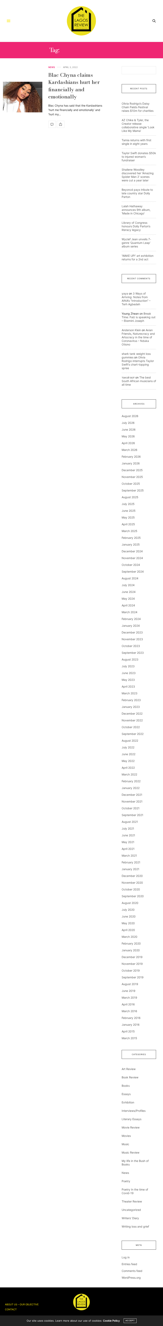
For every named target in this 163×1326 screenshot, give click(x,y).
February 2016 (131, 1018)
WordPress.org (131, 1277)
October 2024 (131, 564)
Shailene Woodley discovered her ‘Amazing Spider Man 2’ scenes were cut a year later (138, 175)
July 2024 (128, 585)
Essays (126, 1094)
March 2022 (129, 774)
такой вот (128, 377)
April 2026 (128, 443)
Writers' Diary (130, 1218)
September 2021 (132, 815)
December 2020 (132, 876)
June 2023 (129, 673)
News (51, 67)
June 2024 (129, 591)
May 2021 (128, 842)
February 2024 (131, 619)
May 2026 (128, 436)
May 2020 (128, 923)
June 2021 (128, 835)
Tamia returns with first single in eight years (136, 141)
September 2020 (133, 896)
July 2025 (128, 504)
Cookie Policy (111, 1320)
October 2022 (131, 727)
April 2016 (128, 1004)
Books (126, 1085)
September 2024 (133, 571)
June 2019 (128, 990)
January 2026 (131, 463)
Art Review (129, 1069)
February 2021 (131, 862)
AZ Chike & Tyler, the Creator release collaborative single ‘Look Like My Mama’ (138, 125)
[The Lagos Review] (82, 21)
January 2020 (131, 950)
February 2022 (131, 781)
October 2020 (131, 889)
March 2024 (129, 612)
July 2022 (128, 747)
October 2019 (131, 970)
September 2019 (133, 977)
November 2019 (132, 963)
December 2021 (132, 794)
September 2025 (133, 490)
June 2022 (128, 754)
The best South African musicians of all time (139, 381)
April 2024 (128, 605)
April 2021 (128, 848)
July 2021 (128, 828)
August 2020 (130, 903)
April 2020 (128, 930)
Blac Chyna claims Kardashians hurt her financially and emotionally (74, 85)
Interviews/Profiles (134, 1110)
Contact (11, 1309)
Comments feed (132, 1270)
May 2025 (128, 517)
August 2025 (130, 497)
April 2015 (128, 1031)
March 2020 (129, 936)
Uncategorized (131, 1209)
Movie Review (131, 1127)
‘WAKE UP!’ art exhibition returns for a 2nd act (137, 257)
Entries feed (129, 1264)
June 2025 (129, 510)
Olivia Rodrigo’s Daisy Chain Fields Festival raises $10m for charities (137, 107)
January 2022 (131, 788)
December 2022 (132, 713)
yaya (125, 293)
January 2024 (131, 625)
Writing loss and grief (135, 1226)
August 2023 (130, 659)
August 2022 (130, 740)
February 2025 (131, 537)
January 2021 (130, 869)
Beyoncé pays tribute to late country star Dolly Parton (137, 193)
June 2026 (129, 429)
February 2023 (131, 700)
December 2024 (132, 551)
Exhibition (128, 1102)
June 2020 (129, 916)
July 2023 (128, 666)
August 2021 (130, 821)
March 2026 (129, 449)
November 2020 (132, 882)
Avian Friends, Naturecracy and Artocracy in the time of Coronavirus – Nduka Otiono (138, 337)
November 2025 (132, 477)
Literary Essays (131, 1119)
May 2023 (128, 679)
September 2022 (133, 733)
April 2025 (128, 524)
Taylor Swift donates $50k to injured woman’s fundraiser (139, 156)
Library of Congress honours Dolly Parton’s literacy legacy (136, 226)
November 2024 (132, 558)
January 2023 (131, 706)
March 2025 (129, 531)
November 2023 (132, 639)
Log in (126, 1257)
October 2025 (131, 483)
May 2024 (128, 598)
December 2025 (132, 470)
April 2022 (128, 767)
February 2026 (131, 456)
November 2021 (132, 801)
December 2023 (132, 632)
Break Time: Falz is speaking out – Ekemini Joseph (138, 317)
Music (125, 1144)
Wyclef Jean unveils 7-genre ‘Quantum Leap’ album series (136, 242)
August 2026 (130, 416)
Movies (126, 1135)
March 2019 (129, 997)
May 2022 (128, 761)
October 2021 (131, 808)
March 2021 (129, 855)
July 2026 (128, 422)
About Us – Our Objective (22, 1304)
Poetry (126, 1181)
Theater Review (132, 1201)
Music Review (130, 1152)
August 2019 (130, 984)
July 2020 (128, 909)
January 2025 (131, 544)
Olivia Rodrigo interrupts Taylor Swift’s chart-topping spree (138, 363)
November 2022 (132, 720)
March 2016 (129, 1011)
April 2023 (128, 686)
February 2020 (131, 943)
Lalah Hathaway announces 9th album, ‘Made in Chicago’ (136, 209)
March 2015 (129, 1038)
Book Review (130, 1077)
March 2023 (129, 693)
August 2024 (130, 578)
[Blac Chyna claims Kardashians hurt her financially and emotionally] (22, 97)
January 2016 (131, 1024)
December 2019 (132, 957)
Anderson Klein (131, 330)
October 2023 (131, 646)
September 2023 (133, 652)
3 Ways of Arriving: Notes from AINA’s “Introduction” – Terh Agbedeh (136, 299)
